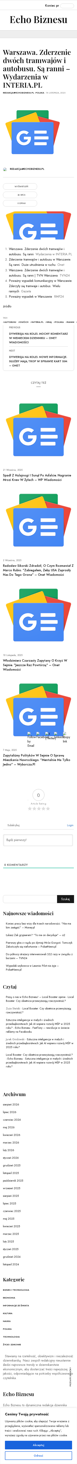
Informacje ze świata (16, 1305)
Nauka (7, 1321)
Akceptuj (38, 1445)
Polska (40, 92)
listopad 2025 (11, 1173)
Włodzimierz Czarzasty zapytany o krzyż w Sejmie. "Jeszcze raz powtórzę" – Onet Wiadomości (35, 665)
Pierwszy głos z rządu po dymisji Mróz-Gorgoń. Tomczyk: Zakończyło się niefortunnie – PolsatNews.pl (39, 945)
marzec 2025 (11, 1234)
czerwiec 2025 (12, 1211)
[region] (38, 1436)
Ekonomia (9, 1297)
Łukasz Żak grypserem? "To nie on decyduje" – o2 (35, 935)
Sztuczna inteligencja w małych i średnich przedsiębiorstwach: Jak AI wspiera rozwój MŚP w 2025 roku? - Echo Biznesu (38, 1024)
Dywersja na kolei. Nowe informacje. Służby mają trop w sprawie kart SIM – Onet (38, 361)
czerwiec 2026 (12, 1120)
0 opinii (21, 203)
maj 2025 (8, 1219)
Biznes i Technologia (16, 1289)
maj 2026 (9, 1127)
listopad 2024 (11, 1264)
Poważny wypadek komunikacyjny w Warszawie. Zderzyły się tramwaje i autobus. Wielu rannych (40, 286)
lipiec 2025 (9, 1203)
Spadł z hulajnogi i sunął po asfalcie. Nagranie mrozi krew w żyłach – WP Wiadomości (37, 477)
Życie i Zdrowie (12, 1344)
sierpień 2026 (11, 1104)
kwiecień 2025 (11, 1226)
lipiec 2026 (9, 1112)
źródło (7, 306)
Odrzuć (38, 1456)
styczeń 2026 (11, 1158)
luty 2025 (8, 1241)
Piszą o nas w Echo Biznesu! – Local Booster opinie (35, 997)
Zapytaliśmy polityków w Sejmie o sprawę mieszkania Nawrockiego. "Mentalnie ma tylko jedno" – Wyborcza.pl (36, 760)
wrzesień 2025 (11, 1188)
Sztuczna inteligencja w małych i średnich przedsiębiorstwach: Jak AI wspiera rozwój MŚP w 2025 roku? (39, 1043)
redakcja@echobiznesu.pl (18, 92)
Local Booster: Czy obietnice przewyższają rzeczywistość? (40, 999)
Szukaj (65, 899)
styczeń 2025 (11, 1249)
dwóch (24, 322)
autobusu (10, 322)
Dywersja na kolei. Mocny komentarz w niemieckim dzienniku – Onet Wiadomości (38, 338)
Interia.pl (37, 322)
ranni (70, 322)
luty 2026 (8, 1150)
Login (69, 825)
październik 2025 (13, 1181)
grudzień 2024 (12, 1257)
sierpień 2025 (11, 1196)
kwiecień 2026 (11, 1135)
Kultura (7, 1313)
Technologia (11, 1336)
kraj (49, 322)
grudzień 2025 (12, 1165)
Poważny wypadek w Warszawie (30, 296)
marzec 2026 (11, 1143)
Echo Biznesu (39, 19)
